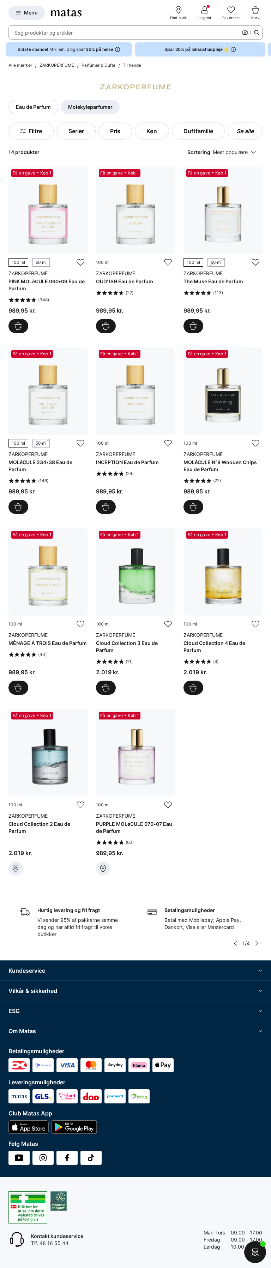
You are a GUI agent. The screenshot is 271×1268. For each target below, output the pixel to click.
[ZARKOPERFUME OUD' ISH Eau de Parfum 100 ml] (135, 249)
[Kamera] (245, 32)
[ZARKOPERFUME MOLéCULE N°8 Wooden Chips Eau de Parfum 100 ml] (223, 430)
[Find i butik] (15, 868)
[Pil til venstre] (235, 943)
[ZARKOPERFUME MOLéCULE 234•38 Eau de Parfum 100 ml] (48, 430)
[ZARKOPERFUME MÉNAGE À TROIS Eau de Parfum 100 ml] (48, 611)
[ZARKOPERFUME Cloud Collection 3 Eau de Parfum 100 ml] (135, 611)
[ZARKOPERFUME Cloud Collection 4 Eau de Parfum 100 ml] (223, 611)
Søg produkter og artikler (43, 33)
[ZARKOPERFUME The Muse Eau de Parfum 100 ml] (223, 249)
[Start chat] (255, 1252)
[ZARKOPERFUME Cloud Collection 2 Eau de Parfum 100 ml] (48, 792)
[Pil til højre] (265, 49)
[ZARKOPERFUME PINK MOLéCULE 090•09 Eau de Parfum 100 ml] (48, 249)
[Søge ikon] (256, 32)
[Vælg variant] (18, 326)
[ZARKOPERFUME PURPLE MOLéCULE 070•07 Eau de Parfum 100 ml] (135, 792)
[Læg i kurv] (106, 326)
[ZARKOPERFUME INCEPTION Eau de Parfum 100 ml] (135, 430)
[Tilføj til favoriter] (80, 262)
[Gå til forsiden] (66, 13)
